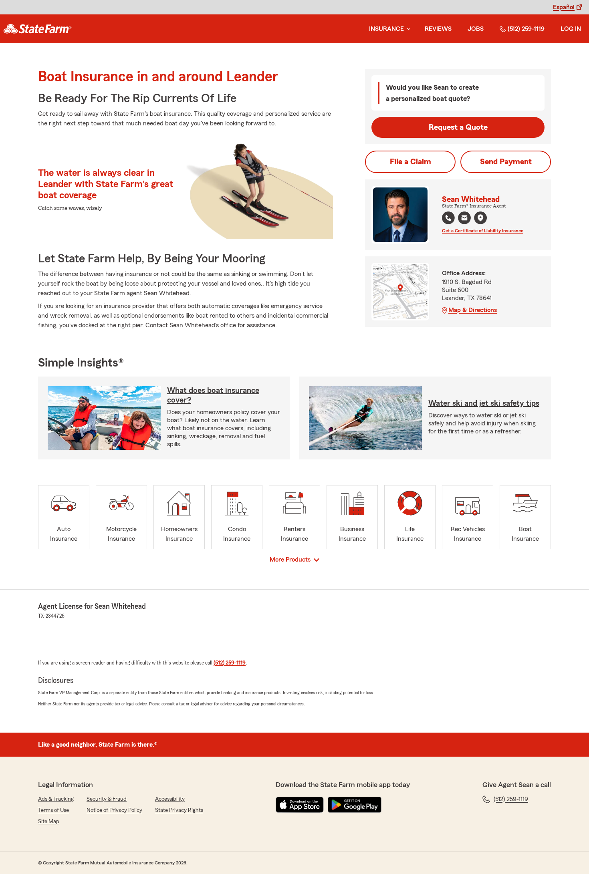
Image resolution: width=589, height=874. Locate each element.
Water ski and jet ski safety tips (483, 403)
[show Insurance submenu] (407, 29)
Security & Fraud (107, 799)
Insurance (386, 29)
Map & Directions (472, 310)
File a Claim (410, 162)
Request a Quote (458, 127)
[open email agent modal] (464, 218)
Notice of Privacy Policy (114, 810)
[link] (37, 29)
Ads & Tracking (56, 799)
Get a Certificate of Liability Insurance (482, 230)
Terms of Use (53, 810)
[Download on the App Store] (300, 805)
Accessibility (170, 799)
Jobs (476, 29)
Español (564, 7)
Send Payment (506, 162)
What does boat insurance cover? (213, 395)
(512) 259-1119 (526, 29)
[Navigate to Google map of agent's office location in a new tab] (480, 217)
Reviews (438, 29)
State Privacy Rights (179, 810)
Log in (571, 29)
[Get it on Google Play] (354, 805)
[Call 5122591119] (448, 217)
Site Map (48, 821)
